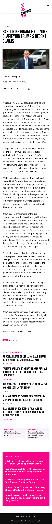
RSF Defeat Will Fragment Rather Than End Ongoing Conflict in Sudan (25, 386)
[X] (17, 88)
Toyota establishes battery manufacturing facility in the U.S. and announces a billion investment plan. (38, 434)
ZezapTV (16, 77)
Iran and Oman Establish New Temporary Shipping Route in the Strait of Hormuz (24, 398)
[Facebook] (11, 88)
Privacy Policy (31, 516)
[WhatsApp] (29, 88)
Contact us (20, 516)
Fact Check (8, 27)
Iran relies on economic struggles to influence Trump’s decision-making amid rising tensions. (24, 412)
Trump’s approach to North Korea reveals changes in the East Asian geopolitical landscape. (25, 372)
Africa (5, 391)
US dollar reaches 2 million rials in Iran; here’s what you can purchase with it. (24, 358)
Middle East (8, 364)
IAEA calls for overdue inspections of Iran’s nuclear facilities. (12, 433)
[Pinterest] (23, 88)
